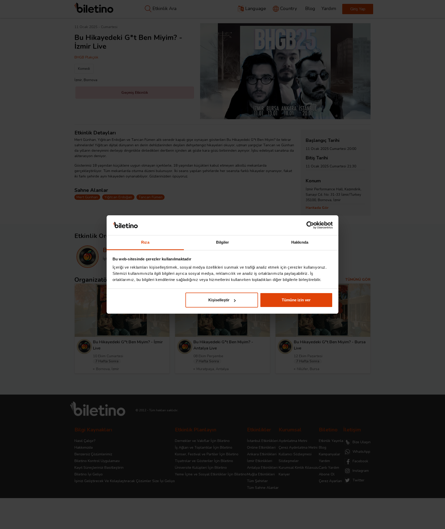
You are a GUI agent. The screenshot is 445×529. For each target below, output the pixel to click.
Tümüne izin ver (296, 300)
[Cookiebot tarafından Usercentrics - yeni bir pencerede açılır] (310, 225)
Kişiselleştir (218, 300)
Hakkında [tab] (299, 242)
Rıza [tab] (145, 242)
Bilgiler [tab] (222, 242)
